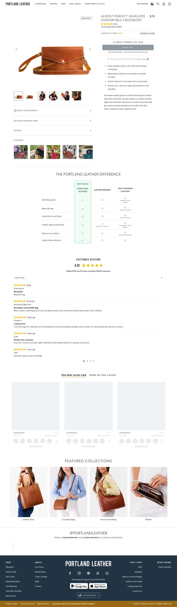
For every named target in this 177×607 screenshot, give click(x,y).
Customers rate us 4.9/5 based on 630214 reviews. (73, 603)
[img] (20, 285)
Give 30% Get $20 (13, 591)
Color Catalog (41, 576)
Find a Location (164, 567)
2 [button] (87, 361)
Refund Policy (43, 603)
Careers (38, 586)
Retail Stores (40, 572)
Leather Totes (28, 519)
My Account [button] (11, 596)
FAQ (140, 567)
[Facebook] (70, 573)
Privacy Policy (12, 603)
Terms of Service (27, 603)
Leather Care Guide (134, 581)
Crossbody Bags (68, 519)
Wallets (148, 519)
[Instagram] (79, 573)
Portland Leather (147, 603)
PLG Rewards (11, 586)
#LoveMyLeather (13, 581)
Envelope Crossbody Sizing (26, 121)
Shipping (17, 130)
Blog (37, 581)
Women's (10, 567)
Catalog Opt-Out (135, 586)
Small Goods (75, 4)
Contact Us (137, 591)
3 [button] (90, 361)
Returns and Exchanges (132, 576)
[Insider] (107, 573)
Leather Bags (40, 4)
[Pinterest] (88, 573)
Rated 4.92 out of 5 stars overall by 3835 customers (89, 271)
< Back (8, 9)
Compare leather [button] (147, 33)
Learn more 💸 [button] (143, 59)
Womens (53, 4)
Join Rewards (142, 4)
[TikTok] (97, 573)
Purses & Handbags (108, 519)
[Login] (163, 4)
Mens (63, 4)
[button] (41, 4)
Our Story (39, 567)
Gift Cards (10, 576)
